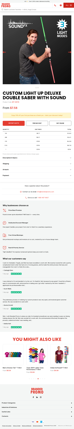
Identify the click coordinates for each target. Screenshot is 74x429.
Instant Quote (13, 123)
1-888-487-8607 (43, 198)
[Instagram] (40, 397)
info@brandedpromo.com (45, 192)
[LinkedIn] (37, 397)
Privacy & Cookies (6, 425)
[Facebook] (33, 397)
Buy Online (60, 123)
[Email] (60, 5)
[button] (4, 52)
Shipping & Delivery (38, 425)
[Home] (5, 5)
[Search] (2, 9)
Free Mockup (37, 123)
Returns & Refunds (26, 425)
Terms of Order (16, 425)
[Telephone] (55, 5)
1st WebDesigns (68, 425)
